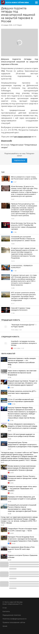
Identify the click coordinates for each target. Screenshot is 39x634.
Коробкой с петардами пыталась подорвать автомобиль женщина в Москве (24, 343)
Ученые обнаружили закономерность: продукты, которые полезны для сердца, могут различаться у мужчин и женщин (22, 426)
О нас (5, 608)
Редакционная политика (12, 615)
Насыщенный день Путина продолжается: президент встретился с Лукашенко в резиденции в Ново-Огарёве (23, 444)
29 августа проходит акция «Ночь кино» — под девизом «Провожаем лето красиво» (22, 488)
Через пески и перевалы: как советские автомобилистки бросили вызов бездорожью (22, 373)
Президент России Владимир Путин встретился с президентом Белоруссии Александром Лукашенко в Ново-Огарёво (23, 539)
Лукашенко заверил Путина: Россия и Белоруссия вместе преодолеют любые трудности (22, 478)
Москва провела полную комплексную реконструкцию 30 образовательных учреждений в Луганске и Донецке (22, 468)
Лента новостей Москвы (12, 630)
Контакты (6, 611)
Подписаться (19, 160)
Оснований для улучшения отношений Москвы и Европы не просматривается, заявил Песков (23, 238)
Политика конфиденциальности (14, 619)
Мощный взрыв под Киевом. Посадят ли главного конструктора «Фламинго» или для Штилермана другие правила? (22, 383)
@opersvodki (6, 140)
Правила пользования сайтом (14, 622)
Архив (5, 626)
